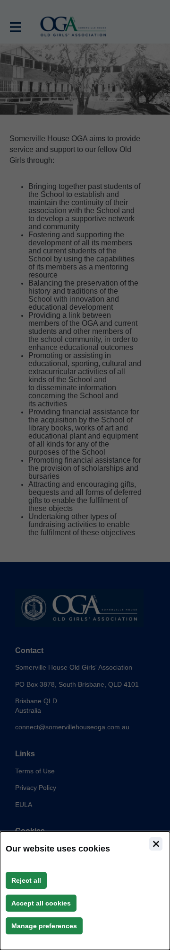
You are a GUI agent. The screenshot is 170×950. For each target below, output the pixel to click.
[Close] (155, 844)
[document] (85, 891)
